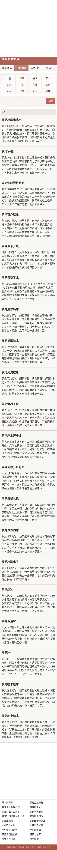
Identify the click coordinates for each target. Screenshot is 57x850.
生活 (35, 78)
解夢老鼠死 (35, 834)
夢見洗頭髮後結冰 (13, 183)
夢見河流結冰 (10, 372)
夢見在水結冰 (10, 684)
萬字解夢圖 (7, 802)
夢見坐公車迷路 (37, 820)
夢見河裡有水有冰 (13, 467)
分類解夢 (21, 68)
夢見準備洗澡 (36, 811)
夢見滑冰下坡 (10, 404)
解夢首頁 (7, 68)
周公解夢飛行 (36, 816)
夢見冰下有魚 (10, 246)
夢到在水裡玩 (8, 825)
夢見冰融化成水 (12, 120)
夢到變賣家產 (36, 825)
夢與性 (50, 68)
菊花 (9, 91)
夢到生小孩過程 (9, 830)
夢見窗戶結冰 (10, 214)
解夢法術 (34, 839)
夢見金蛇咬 (7, 820)
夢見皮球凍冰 (10, 309)
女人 (9, 85)
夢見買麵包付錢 (9, 834)
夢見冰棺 (7, 151)
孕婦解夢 (36, 68)
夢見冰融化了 (10, 562)
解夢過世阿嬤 (8, 839)
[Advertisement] (28, 28)
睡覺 (9, 78)
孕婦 (22, 85)
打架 (22, 78)
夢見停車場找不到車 (12, 807)
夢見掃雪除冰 (10, 341)
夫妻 (35, 91)
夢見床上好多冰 (12, 435)
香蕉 (48, 85)
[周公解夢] (10, 59)
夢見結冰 (7, 589)
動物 (35, 85)
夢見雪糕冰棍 (10, 498)
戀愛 (48, 91)
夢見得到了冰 (10, 277)
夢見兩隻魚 (35, 830)
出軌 (22, 91)
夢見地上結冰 (10, 716)
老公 (48, 78)
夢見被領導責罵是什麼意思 (15, 816)
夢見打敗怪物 (36, 802)
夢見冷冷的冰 (10, 530)
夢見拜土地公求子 (11, 811)
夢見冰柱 (7, 652)
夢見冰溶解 (9, 621)
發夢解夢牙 (35, 807)
